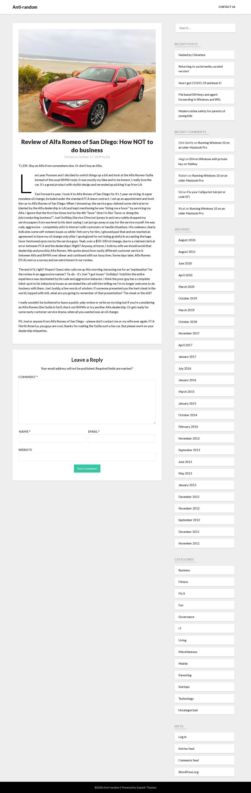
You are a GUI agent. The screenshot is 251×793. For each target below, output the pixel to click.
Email (94, 431)
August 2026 (187, 240)
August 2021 (187, 251)
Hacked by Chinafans (192, 55)
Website (25, 450)
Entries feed (186, 748)
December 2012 (188, 496)
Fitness (183, 582)
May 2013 (185, 473)
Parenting (185, 675)
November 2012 (189, 508)
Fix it (181, 593)
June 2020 (185, 263)
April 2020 (185, 275)
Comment (28, 377)
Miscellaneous (187, 651)
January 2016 (187, 380)
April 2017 (185, 345)
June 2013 (185, 462)
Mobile (183, 663)
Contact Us (226, 6)
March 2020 (186, 286)
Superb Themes (146, 787)
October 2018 (187, 321)
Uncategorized (188, 710)
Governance (186, 617)
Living (182, 640)
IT (179, 628)
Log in (182, 737)
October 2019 (187, 298)
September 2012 (189, 520)
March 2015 (186, 391)
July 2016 (184, 368)
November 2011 (189, 543)
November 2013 (189, 438)
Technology (186, 698)
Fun (180, 605)
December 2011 (188, 531)
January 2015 (187, 403)
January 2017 (187, 356)
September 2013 (189, 450)
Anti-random (25, 7)
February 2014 (188, 426)
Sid (108, 157)
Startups (184, 686)
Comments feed (188, 760)
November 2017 (189, 333)
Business (184, 570)
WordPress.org (188, 772)
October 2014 (187, 415)
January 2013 (187, 485)
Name (24, 431)
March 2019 (186, 310)
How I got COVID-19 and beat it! (200, 83)
